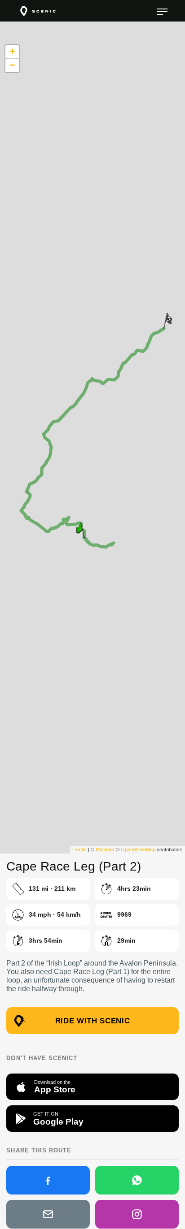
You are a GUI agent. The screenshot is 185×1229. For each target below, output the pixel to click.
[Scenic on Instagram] (137, 1214)
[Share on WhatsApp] (137, 1180)
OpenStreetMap (138, 849)
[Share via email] (48, 1214)
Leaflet (79, 849)
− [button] (12, 65)
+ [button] (12, 51)
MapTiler (105, 849)
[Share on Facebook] (48, 1180)
